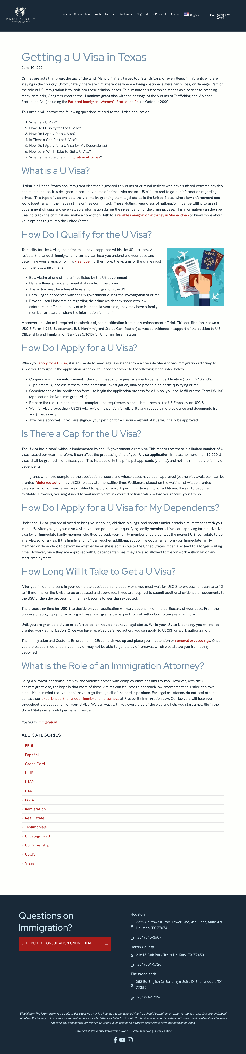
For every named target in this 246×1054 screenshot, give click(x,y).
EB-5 (29, 745)
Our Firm (124, 14)
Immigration (47, 722)
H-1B (29, 772)
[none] (106, 944)
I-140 (29, 790)
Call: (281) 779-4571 (220, 16)
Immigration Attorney (83, 157)
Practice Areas (103, 14)
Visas (29, 863)
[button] (65, 944)
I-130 (29, 781)
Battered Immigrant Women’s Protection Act (104, 101)
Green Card (35, 763)
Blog (139, 14)
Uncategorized (37, 836)
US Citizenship (37, 845)
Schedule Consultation (76, 14)
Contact (175, 14)
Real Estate (34, 818)
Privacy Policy (163, 1031)
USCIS (30, 854)
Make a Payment (155, 14)
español (32, 754)
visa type (82, 261)
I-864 (29, 799)
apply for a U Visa (53, 363)
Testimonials (36, 827)
